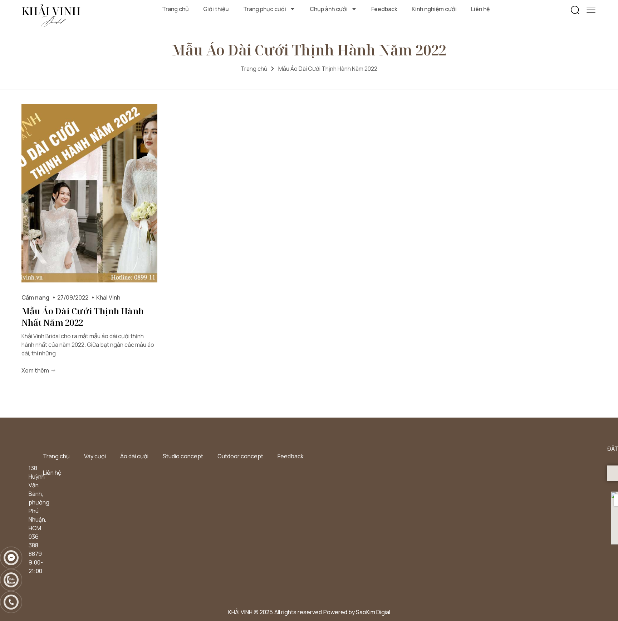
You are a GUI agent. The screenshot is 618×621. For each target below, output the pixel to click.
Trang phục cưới (264, 9)
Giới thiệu (216, 9)
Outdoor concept (240, 456)
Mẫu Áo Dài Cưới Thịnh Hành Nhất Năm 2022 (82, 316)
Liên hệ (480, 9)
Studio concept (183, 456)
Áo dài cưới (134, 456)
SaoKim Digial (373, 612)
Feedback (384, 9)
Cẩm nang (35, 297)
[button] (575, 10)
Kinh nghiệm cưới (434, 9)
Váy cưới (95, 456)
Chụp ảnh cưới (329, 9)
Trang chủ (175, 9)
